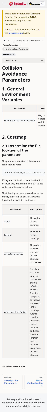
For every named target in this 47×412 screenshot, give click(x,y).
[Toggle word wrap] (37, 172)
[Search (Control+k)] (42, 3)
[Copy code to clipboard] (42, 172)
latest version (16, 33)
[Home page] (4, 41)
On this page (10, 60)
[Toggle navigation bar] (4, 4)
